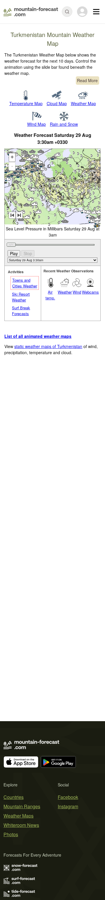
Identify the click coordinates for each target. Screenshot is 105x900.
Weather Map (83, 103)
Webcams (90, 292)
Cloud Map (57, 103)
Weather (65, 292)
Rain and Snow (64, 124)
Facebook (68, 797)
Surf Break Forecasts (21, 310)
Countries (14, 797)
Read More (87, 80)
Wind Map (36, 124)
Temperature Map (26, 103)
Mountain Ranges (22, 806)
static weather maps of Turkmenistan (48, 346)
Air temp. (50, 295)
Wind (77, 292)
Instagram (68, 806)
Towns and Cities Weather (24, 283)
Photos (11, 834)
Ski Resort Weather (21, 297)
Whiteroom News (21, 825)
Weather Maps (19, 815)
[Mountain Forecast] (31, 11)
